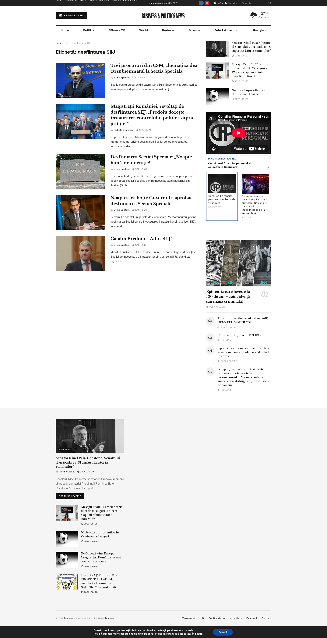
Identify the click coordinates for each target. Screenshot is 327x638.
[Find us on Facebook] (201, 3)
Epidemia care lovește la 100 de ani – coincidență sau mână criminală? (228, 297)
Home (65, 30)
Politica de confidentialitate (225, 618)
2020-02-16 (145, 130)
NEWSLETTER (73, 15)
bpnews (68, 618)
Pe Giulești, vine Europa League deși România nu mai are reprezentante (101, 557)
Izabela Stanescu (124, 130)
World (143, 30)
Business (168, 30)
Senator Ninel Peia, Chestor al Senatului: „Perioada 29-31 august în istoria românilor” (251, 46)
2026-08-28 (90, 523)
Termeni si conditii (193, 618)
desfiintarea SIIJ (82, 43)
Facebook (252, 618)
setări (198, 634)
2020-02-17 (140, 77)
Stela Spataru (122, 77)
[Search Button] (269, 3)
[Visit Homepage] (163, 16)
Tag (67, 43)
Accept (223, 632)
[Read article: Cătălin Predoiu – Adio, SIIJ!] (80, 253)
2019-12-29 (140, 169)
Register (232, 3)
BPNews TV (116, 30)
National (64, 449)
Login (219, 3)
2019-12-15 (140, 245)
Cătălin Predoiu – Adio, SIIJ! (141, 238)
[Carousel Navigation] (265, 167)
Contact (266, 618)
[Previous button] (263, 167)
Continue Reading (71, 495)
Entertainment (224, 30)
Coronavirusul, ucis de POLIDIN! (239, 335)
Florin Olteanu (67, 471)
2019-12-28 (140, 210)
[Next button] (268, 167)
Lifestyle (61, 6)
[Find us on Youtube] (207, 3)
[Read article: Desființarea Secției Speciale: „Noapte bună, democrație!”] (80, 171)
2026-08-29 (86, 471)
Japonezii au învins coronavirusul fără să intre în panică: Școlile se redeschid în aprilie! (243, 352)
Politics (88, 30)
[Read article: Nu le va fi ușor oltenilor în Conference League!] (217, 96)
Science (194, 30)
